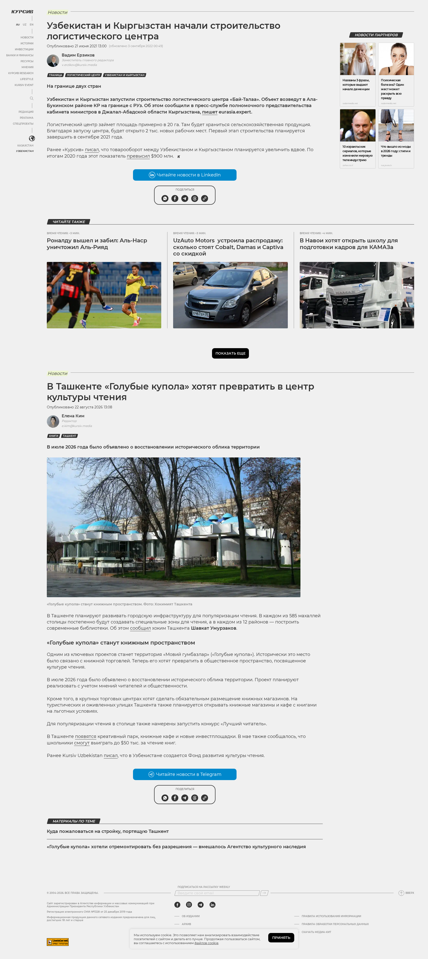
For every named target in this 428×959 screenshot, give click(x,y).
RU (18, 24)
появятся (85, 736)
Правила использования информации (331, 916)
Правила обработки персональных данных (335, 924)
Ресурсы (27, 61)
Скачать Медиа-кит (316, 932)
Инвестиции (24, 49)
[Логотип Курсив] (22, 11)
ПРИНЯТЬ (281, 937)
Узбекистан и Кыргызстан (124, 75)
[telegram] (201, 905)
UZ (25, 24)
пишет (209, 112)
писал (92, 149)
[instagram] (189, 905)
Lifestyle (26, 79)
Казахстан (25, 145)
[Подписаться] (264, 893)
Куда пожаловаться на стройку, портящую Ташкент (108, 831)
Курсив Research (20, 73)
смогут (82, 743)
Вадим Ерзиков (78, 55)
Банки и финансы (19, 55)
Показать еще (230, 353)
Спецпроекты (23, 123)
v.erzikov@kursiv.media (79, 65)
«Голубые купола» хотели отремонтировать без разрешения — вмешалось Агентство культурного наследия (176, 846)
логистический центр (83, 75)
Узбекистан (24, 151)
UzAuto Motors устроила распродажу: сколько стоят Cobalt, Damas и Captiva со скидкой (228, 247)
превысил (138, 156)
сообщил (140, 628)
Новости (27, 37)
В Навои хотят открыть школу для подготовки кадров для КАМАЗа (349, 243)
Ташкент (69, 436)
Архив (186, 924)
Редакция (26, 111)
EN (31, 24)
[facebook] (177, 905)
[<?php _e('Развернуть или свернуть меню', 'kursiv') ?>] (32, 138)
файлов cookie (206, 943)
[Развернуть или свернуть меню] (31, 99)
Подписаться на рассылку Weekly (204, 887)
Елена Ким (73, 416)
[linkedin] (212, 905)
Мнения (27, 67)
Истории (27, 43)
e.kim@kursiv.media (77, 426)
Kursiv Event (24, 85)
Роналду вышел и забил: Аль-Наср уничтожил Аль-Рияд (97, 243)
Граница (55, 75)
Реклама (26, 117)
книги (53, 436)
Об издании (191, 916)
